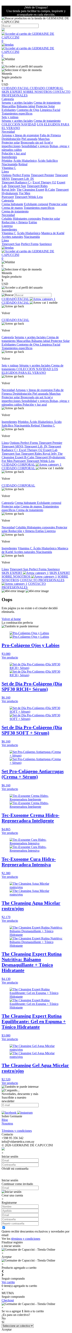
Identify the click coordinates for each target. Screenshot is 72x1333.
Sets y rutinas (10, 365)
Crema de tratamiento (47, 102)
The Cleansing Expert (30, 189)
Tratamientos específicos (17, 113)
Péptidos (7, 160)
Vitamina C (9, 168)
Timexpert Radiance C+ (17, 182)
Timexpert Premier (42, 175)
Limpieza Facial (50, 110)
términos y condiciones (25, 1238)
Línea (5, 442)
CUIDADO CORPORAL (46, 88)
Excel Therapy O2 (44, 182)
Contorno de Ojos (28, 110)
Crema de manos (12, 207)
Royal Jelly (9, 189)
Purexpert (8, 197)
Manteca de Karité (52, 233)
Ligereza (7, 226)
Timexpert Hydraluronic (50, 457)
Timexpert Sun (16, 186)
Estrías (33, 222)
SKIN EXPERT (12, 91)
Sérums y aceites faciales (17, 120)
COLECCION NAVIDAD (19, 124)
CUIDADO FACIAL (16, 88)
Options (7, 175)
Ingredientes (9, 422)
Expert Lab (50, 450)
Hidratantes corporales (27, 218)
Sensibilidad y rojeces (35, 146)
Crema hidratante (12, 204)
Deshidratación (11, 139)
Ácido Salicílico (48, 160)
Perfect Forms (21, 175)
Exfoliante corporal (36, 204)
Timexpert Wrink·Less (29, 197)
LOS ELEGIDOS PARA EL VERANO (30, 370)
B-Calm (50, 189)
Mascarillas (9, 106)
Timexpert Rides (37, 186)
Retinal (22, 164)
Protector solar (11, 142)
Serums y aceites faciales (17, 102)
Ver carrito (8, 1282)
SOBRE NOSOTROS (38, 91)
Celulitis (7, 218)
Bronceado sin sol (32, 142)
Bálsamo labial (26, 106)
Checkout (8, 1300)
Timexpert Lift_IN (22, 178)
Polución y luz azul (14, 153)
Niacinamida (10, 164)
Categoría (8, 337)
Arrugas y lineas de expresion (20, 135)
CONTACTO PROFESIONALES (24, 585)
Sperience (45, 244)
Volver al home (11, 619)
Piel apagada (29, 139)
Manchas (44, 139)
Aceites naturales (12, 236)
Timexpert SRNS (13, 446)
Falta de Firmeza (50, 135)
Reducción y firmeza (15, 222)
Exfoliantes (9, 110)
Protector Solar (45, 106)
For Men (24, 193)
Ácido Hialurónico (25, 160)
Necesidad (8, 390)
